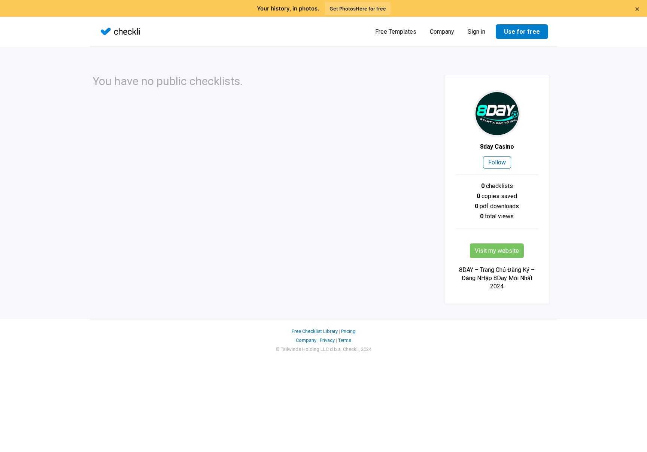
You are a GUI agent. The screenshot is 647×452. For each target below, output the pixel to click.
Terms (344, 340)
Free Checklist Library (315, 331)
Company (442, 31)
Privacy (327, 340)
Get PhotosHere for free (357, 9)
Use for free (522, 31)
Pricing (348, 331)
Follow (497, 162)
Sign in (476, 31)
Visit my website (497, 250)
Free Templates (395, 31)
